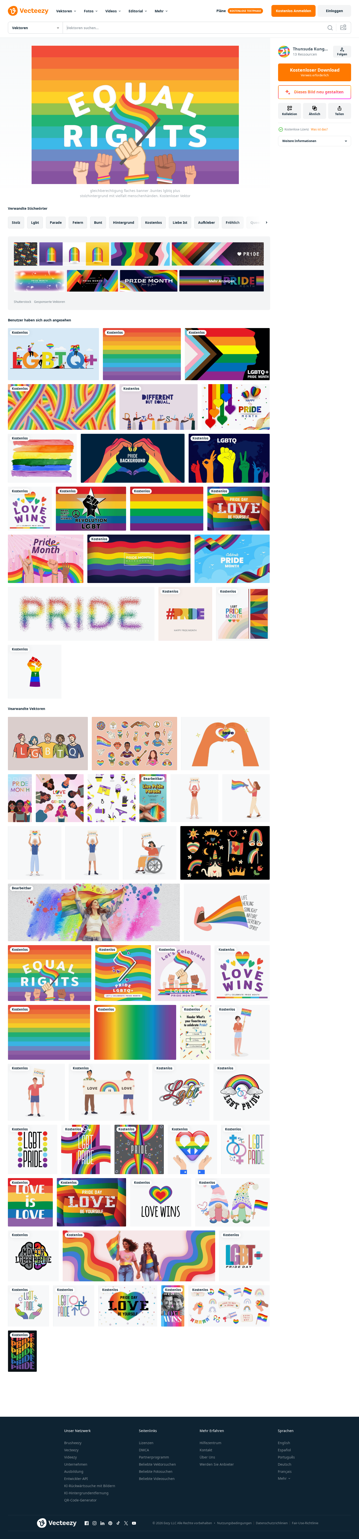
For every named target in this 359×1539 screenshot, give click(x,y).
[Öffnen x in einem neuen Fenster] (126, 1523)
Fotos (89, 11)
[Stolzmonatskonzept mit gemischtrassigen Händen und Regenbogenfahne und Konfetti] (45, 559)
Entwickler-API (76, 1478)
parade (56, 222)
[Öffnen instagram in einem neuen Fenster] (94, 1523)
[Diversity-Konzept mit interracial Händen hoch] (158, 407)
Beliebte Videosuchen (157, 1478)
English (284, 1442)
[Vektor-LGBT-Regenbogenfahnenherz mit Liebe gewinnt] (160, 1202)
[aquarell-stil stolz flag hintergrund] (42, 458)
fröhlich (233, 222)
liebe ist (180, 222)
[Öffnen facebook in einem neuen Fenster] (87, 1523)
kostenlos (153, 222)
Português (286, 1457)
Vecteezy (71, 1450)
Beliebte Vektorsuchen (157, 1464)
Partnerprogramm (154, 1457)
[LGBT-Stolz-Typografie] (185, 614)
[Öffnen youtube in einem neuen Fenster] (134, 1523)
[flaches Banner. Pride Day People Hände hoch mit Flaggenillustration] (183, 973)
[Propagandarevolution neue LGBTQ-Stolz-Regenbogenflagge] (91, 509)
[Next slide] (262, 223)
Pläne (221, 10)
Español (284, 1450)
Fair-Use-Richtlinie (305, 1523)
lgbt (35, 222)
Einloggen (334, 10)
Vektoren (64, 11)
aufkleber (206, 222)
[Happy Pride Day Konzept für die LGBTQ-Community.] (227, 354)
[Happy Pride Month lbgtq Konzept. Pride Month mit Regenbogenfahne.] (53, 354)
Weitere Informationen (299, 141)
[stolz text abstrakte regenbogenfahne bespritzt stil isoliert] (81, 614)
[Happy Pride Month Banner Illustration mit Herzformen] (236, 407)
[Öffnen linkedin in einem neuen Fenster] (102, 1523)
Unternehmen (75, 1464)
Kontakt (206, 1450)
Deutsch (284, 1464)
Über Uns (207, 1457)
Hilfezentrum (210, 1442)
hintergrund (123, 222)
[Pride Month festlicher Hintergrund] (232, 559)
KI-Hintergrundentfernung (86, 1493)
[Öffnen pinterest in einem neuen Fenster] (110, 1523)
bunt (98, 222)
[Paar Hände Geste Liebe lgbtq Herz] (225, 743)
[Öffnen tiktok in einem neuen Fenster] (118, 1523)
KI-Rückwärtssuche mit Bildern (89, 1485)
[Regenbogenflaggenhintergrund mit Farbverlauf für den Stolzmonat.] (135, 1032)
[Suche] (330, 28)
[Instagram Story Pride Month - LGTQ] (153, 798)
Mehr (159, 11)
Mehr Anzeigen (221, 281)
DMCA (144, 1450)
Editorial (136, 11)
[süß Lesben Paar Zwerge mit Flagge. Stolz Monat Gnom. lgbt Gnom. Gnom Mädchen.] (232, 1202)
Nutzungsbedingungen (234, 1523)
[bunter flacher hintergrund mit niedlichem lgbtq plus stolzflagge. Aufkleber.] (123, 973)
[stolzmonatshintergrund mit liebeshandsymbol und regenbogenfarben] (133, 458)
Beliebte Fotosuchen (155, 1471)
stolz (16, 222)
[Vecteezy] (28, 11)
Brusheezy (72, 1442)
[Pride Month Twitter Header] (94, 912)
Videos (111, 11)
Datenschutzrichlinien (272, 1523)
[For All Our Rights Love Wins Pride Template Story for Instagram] (172, 1306)
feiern (78, 222)
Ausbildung (73, 1471)
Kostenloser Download (315, 72)
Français (285, 1471)
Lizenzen (146, 1442)
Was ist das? (319, 129)
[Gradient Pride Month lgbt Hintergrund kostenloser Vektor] (243, 614)
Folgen (342, 54)
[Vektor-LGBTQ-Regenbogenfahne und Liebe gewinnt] (30, 1202)
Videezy (70, 1457)
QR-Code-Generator (80, 1500)
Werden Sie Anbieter (217, 1464)
